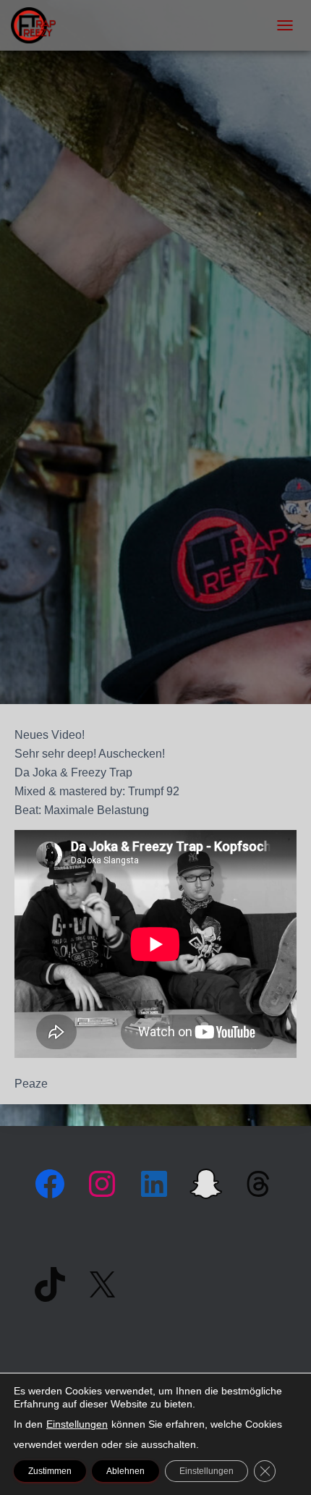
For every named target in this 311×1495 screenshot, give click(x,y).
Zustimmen (50, 1471)
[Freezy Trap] (39, 25)
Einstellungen (77, 1424)
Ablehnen (125, 1471)
